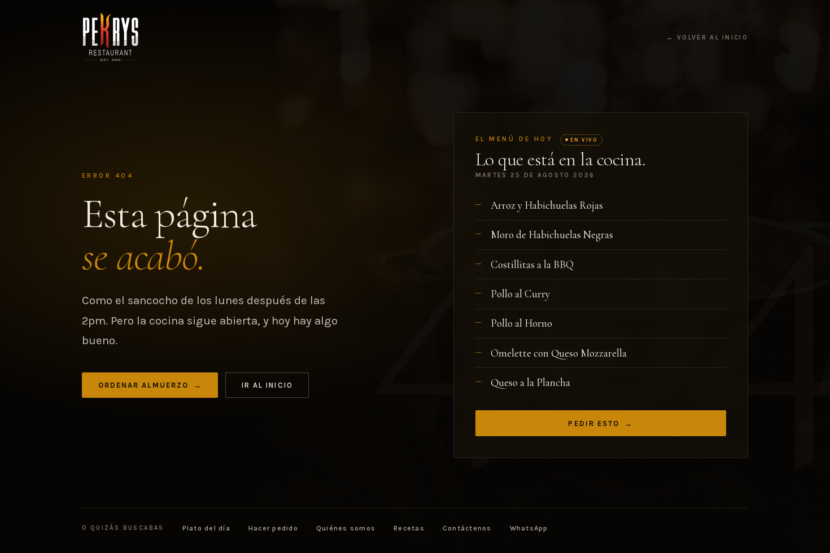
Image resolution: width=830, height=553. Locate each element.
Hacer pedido (273, 528)
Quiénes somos (345, 528)
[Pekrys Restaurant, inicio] (110, 37)
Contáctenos (467, 528)
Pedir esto (600, 423)
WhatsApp (529, 528)
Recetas (409, 528)
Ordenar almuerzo (150, 385)
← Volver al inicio (707, 37)
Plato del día (206, 528)
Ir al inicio (267, 385)
